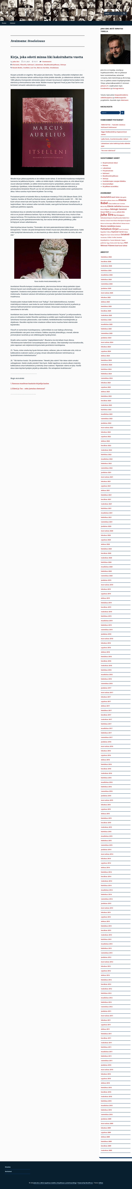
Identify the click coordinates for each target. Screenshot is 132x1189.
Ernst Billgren (105, 209)
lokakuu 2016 (106, 751)
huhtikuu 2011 (106, 1047)
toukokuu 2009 (106, 1150)
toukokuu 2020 (106, 558)
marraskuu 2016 (107, 746)
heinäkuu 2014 (106, 872)
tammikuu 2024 (106, 378)
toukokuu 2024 (106, 365)
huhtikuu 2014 (106, 885)
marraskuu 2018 (107, 639)
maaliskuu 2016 (106, 782)
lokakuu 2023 (106, 383)
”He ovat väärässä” (108, 151)
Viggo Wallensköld (112, 243)
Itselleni (26, 68)
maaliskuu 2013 (106, 944)
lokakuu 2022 (106, 432)
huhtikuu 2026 (106, 270)
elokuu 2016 (105, 760)
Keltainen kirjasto (107, 218)
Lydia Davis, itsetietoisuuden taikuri (114, 139)
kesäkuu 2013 (106, 930)
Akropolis (123, 197)
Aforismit (15, 65)
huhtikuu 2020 (106, 562)
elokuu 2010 (105, 1083)
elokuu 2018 (105, 652)
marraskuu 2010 (107, 1070)
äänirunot (124, 100)
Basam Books (17, 68)
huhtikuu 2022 (106, 454)
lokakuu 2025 (106, 297)
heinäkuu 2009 (106, 1141)
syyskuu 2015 (106, 809)
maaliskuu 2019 (106, 621)
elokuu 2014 (105, 867)
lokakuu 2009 (106, 1128)
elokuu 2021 (105, 490)
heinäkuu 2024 (106, 360)
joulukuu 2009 (106, 1119)
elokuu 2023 (105, 392)
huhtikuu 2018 (106, 670)
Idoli (107, 212)
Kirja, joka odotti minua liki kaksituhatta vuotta (47, 57)
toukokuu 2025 (106, 315)
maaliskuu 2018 (106, 674)
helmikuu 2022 (106, 463)
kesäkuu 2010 (106, 1092)
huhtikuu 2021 (106, 508)
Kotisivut (12, 23)
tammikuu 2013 (106, 953)
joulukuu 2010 (106, 1065)
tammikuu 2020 (106, 576)
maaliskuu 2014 (106, 890)
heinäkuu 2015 (106, 818)
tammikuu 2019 (106, 630)
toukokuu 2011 (106, 1043)
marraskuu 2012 (107, 962)
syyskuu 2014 (106, 863)
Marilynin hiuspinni (124, 220)
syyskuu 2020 (106, 540)
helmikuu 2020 (106, 571)
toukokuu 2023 (106, 405)
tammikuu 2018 (106, 683)
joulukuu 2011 (106, 1011)
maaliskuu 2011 (106, 1052)
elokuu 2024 (105, 356)
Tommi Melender (115, 240)
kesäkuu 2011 (106, 1038)
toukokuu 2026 (106, 266)
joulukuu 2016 (106, 742)
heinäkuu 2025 (106, 306)
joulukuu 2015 (106, 796)
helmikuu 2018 (106, 679)
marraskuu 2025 (107, 293)
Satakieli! (125, 234)
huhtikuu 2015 (106, 832)
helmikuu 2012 (106, 1002)
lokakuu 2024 (106, 347)
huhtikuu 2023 (106, 410)
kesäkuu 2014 (106, 876)
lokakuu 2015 (106, 805)
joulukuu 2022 (106, 423)
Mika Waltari (117, 223)
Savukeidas (104, 237)
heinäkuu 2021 (106, 495)
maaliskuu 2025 (106, 324)
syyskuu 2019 (106, 594)
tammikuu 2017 (106, 737)
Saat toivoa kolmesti (113, 235)
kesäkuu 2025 (106, 311)
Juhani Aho (121, 212)
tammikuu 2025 (106, 333)
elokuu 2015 (105, 814)
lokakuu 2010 (106, 1074)
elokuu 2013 (105, 921)
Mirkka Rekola (126, 223)
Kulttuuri (30, 65)
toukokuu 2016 (106, 773)
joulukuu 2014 (106, 849)
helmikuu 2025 (106, 329)
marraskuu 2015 (107, 800)
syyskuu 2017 (106, 701)
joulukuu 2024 (106, 338)
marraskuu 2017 (107, 692)
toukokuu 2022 (106, 450)
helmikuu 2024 (106, 374)
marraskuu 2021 (107, 477)
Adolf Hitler (115, 197)
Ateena (122, 200)
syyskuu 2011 (106, 1025)
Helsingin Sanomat (118, 209)
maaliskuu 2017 (106, 728)
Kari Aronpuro (119, 215)
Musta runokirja (108, 226)
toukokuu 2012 (106, 989)
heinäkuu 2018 (106, 657)
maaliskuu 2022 (106, 459)
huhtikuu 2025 (106, 320)
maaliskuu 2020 (106, 567)
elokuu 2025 (105, 302)
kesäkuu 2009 (106, 1146)
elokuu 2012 (105, 975)
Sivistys (63, 65)
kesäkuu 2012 (106, 984)
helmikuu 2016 (106, 787)
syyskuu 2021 (106, 486)
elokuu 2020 (105, 544)
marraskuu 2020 (107, 531)
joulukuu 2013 (106, 903)
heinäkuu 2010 (106, 1087)
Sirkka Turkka (111, 237)
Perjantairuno (108, 171)
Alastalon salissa (106, 200)
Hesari (103, 212)
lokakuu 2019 (106, 589)
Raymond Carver (117, 232)
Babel (104, 203)
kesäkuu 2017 (106, 715)
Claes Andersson (114, 203)
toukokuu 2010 (106, 1096)
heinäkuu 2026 (106, 257)
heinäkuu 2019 (106, 603)
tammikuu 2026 (106, 284)
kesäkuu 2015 (106, 823)
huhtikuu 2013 (106, 939)
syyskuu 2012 (106, 971)
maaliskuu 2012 (106, 998)
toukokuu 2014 (106, 881)
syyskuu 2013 (106, 917)
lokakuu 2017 (106, 697)
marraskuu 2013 (107, 908)
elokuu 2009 (105, 1137)
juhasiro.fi (104, 86)
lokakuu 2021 (106, 481)
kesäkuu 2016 (106, 769)
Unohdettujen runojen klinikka (114, 181)
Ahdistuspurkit (120, 98)
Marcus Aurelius (43, 68)
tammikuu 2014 (106, 899)
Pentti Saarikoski (124, 229)
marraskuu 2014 (107, 854)
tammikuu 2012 (106, 1007)
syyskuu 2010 (106, 1079)
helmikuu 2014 (106, 894)
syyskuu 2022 (106, 436)
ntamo (118, 226)
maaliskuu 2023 (106, 414)
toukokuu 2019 (106, 612)
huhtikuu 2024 (106, 369)
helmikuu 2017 (106, 733)
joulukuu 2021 (106, 472)
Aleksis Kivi (115, 200)
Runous (105, 165)
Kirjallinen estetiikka (110, 186)
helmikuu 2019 (106, 625)
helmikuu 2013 (106, 948)
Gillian (101, 1183)
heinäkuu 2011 (106, 1034)
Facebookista (106, 88)
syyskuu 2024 (106, 351)
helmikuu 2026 (106, 279)
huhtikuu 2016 (106, 778)
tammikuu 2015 (106, 845)
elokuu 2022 (105, 441)
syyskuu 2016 (106, 755)
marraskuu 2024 (107, 342)
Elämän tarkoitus (114, 206)
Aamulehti (106, 197)
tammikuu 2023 (106, 419)
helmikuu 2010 (106, 1110)
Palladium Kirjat (110, 229)
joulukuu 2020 (106, 526)
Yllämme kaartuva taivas (117, 246)
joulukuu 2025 (106, 288)
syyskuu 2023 (106, 387)
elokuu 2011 (105, 1029)
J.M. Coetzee (113, 212)
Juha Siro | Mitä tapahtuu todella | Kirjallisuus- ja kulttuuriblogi (55, 1183)
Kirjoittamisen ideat (110, 163)
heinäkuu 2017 (106, 710)
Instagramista (118, 88)
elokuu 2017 (105, 706)
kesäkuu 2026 (106, 261)
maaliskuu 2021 (106, 513)
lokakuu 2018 (106, 643)
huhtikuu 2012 (106, 993)
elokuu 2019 (105, 598)
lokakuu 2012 (106, 966)
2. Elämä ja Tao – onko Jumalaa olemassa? (28, 389)
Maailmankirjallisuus (52, 65)
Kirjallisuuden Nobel (119, 218)
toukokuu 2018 (106, 665)
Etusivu (4, 23)
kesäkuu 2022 (106, 445)
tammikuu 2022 (106, 468)
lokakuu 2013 (106, 912)
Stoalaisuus (54, 68)
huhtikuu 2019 (106, 616)
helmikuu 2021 (106, 517)
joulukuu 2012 (106, 957)
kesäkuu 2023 (106, 401)
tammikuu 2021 (106, 522)
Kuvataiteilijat (108, 184)
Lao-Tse (33, 68)
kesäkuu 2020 (106, 553)
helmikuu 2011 (106, 1056)
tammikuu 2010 (106, 1114)
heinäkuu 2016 (106, 764)
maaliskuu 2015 (106, 836)
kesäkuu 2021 (106, 499)
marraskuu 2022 (107, 427)
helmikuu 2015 (106, 841)
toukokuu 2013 (106, 935)
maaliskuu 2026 (106, 275)
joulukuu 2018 (106, 634)
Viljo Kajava (120, 243)
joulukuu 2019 (106, 580)
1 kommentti (46, 62)
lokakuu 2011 (106, 1020)
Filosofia (23, 65)
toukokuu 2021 (106, 504)
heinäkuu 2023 (106, 396)
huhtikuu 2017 (106, 724)
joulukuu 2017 (106, 688)
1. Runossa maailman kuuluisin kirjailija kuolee (30, 384)
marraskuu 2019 (107, 585)
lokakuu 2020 (106, 535)
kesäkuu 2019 (106, 607)
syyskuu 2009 (106, 1132)
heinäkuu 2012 (106, 980)
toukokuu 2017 (106, 719)
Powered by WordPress (85, 1183)
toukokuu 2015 (106, 827)
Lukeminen (39, 65)
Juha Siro (16, 62)
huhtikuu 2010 (106, 1101)
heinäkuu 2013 (106, 926)
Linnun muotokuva (112, 220)
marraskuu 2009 (107, 1123)
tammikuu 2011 (106, 1061)
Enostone (125, 206)
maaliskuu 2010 (106, 1105)
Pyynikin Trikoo (106, 232)
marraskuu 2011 (107, 1016)
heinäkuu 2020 (106, 549)
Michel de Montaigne (107, 223)
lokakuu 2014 (106, 858)
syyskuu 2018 (106, 648)
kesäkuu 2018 (106, 661)
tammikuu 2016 (106, 791)
